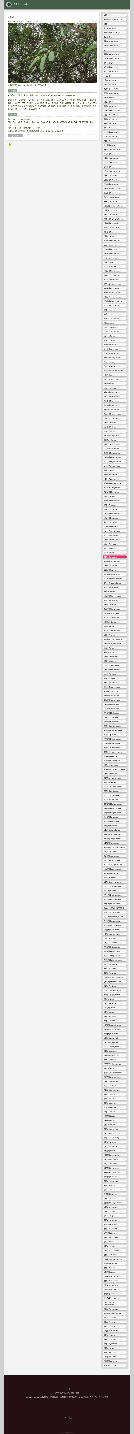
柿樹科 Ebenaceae (110, 236)
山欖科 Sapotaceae (110, 565)
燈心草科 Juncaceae (111, 349)
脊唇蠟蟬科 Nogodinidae (112, 1203)
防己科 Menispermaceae (112, 379)
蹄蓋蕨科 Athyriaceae (111, 704)
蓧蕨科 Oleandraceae (111, 791)
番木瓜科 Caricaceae (111, 167)
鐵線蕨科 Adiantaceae (111, 695)
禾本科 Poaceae (109, 496)
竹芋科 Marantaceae (111, 366)
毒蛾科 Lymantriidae (111, 1181)
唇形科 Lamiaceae (110, 314)
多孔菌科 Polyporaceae (112, 951)
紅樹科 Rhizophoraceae (112, 539)
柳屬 (36, 21)
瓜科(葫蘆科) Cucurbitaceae (113, 206)
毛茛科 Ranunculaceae (112, 531)
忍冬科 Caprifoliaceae (111, 162)
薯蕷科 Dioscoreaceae (111, 227)
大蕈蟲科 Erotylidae (110, 1116)
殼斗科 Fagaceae (110, 266)
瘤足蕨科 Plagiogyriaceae (113, 804)
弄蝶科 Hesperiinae (110, 1146)
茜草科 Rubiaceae (110, 548)
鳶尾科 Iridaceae (109, 310)
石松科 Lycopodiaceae (111, 774)
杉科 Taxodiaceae (110, 622)
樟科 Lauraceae (109, 323)
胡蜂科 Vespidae (109, 1335)
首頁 (105, 15)
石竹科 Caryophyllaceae (112, 171)
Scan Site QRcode (110, 1365)
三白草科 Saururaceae (111, 570)
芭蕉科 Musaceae (110, 388)
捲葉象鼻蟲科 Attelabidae (112, 1029)
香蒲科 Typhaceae (110, 648)
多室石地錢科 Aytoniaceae (113, 865)
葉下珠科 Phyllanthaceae (112, 461)
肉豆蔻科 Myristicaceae (112, 396)
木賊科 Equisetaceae (111, 735)
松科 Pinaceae (109, 470)
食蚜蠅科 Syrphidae (110, 1289)
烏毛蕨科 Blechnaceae (111, 713)
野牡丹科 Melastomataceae (113, 370)
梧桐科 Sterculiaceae (111, 604)
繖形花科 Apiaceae (110, 63)
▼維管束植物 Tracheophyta (113, 19)
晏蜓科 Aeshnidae (110, 1003)
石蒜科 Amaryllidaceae (112, 50)
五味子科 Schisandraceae (113, 578)
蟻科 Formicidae (109, 1125)
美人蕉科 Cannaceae (111, 154)
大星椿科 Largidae (110, 1151)
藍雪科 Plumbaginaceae (112, 487)
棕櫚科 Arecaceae (110, 84)
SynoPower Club (67, 1419)
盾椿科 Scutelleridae (111, 1281)
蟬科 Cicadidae (109, 1068)
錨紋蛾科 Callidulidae (111, 1034)
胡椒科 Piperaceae (110, 474)
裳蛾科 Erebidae (109, 1112)
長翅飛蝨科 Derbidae (111, 1357)
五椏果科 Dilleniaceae (111, 223)
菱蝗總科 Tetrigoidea (111, 1294)
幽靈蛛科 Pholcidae (110, 1233)
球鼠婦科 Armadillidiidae (112, 1025)
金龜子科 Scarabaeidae (112, 1276)
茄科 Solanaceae (110, 591)
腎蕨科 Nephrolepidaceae (113, 787)
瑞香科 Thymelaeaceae (112, 630)
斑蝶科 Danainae (110, 1099)
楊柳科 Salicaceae (24, 21)
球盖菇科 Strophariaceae (112, 982)
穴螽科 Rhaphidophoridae (113, 1259)
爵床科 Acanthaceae (111, 28)
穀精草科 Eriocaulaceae (112, 253)
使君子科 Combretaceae (112, 188)
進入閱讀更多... (16, 136)
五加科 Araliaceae (110, 80)
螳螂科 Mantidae (109, 1185)
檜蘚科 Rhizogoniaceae (112, 956)
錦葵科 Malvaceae (110, 362)
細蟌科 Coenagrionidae (112, 1090)
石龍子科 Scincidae (110, 1361)
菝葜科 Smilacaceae (111, 587)
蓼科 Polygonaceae (110, 509)
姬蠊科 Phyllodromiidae (112, 1237)
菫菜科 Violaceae (110, 674)
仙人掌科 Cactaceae (111, 145)
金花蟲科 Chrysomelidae (112, 1077)
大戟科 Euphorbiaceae (111, 258)
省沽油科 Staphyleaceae (112, 596)
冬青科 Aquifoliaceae (111, 71)
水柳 (11, 17)
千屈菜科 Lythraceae (111, 344)
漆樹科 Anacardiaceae (111, 54)
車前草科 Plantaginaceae (112, 483)
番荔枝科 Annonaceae (111, 58)
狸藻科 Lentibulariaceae (112, 331)
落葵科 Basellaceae (110, 106)
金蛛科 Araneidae (110, 1016)
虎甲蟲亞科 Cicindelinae (112, 1064)
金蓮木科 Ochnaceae (111, 427)
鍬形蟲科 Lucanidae (111, 1177)
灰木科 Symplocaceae (111, 617)
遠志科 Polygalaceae (111, 505)
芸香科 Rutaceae (109, 552)
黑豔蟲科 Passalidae (111, 1224)
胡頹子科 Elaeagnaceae (112, 240)
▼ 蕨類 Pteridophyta (111, 691)
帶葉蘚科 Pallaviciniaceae (113, 960)
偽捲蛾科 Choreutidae (111, 1055)
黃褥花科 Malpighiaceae (112, 357)
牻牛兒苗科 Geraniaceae (112, 284)
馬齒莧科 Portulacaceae (112, 518)
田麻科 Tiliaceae (109, 635)
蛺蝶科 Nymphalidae (111, 1207)
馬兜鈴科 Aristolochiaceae (113, 89)
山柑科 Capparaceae (111, 158)
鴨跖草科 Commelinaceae (113, 193)
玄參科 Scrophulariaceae (112, 583)
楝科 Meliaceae (109, 375)
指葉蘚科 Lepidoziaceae (112, 921)
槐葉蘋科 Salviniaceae (111, 826)
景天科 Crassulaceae (111, 201)
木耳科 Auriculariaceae (112, 860)
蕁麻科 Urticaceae (110, 661)
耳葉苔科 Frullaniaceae (112, 904)
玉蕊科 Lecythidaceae (111, 327)
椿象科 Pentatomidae (111, 1229)
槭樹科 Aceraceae (110, 24)
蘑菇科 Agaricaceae (111, 852)
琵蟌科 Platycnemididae (112, 1250)
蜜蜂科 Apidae (109, 1012)
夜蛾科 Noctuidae (110, 1198)
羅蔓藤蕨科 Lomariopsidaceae (114, 769)
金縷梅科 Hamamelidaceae (113, 301)
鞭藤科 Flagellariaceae (112, 275)
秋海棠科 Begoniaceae (112, 110)
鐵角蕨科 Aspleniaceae (112, 700)
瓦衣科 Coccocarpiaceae (112, 886)
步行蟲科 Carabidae (111, 1042)
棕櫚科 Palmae (109, 1348)
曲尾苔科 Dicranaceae (111, 891)
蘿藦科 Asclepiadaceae (112, 93)
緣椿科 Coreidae (109, 1094)
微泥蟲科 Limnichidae (111, 1168)
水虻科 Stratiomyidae (111, 1285)
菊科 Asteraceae (109, 97)
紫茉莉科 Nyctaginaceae (112, 414)
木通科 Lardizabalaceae (112, 318)
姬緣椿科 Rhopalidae (111, 1263)
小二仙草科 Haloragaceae (113, 297)
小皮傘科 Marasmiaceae (112, 930)
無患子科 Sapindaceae (112, 561)
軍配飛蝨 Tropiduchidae (112, 1331)
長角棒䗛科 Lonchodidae (112, 1172)
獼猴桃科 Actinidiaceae (112, 32)
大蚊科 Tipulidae (109, 1326)
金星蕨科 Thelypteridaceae (113, 839)
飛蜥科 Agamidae (110, 1352)
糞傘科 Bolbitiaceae (110, 878)
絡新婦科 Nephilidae (111, 1194)
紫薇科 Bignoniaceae (111, 119)
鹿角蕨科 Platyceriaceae (112, 808)
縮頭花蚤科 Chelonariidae (113, 1073)
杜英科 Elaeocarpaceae (112, 245)
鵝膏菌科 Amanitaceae (111, 856)
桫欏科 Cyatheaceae (111, 717)
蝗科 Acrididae (109, 999)
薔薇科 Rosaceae (110, 544)
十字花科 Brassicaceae (112, 132)
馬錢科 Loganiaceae (111, 765)
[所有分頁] (10, 144)
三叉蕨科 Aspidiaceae (111, 708)
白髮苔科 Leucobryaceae (112, 925)
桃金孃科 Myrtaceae (111, 405)
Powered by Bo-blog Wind (67, 1432)
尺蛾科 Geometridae (111, 1129)
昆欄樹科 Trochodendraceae (113, 639)
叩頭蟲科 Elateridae (110, 1107)
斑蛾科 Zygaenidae (110, 1344)
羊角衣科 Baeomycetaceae (113, 869)
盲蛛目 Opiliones (109, 1211)
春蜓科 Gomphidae (110, 1133)
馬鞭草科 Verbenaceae (112, 669)
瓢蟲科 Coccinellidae (111, 1086)
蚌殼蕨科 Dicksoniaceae (112, 739)
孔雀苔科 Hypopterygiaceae (113, 917)
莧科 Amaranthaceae (111, 45)
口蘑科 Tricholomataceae (112, 990)
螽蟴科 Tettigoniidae (111, 1309)
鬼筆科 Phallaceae (110, 969)
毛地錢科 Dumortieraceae (112, 895)
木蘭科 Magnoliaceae (111, 353)
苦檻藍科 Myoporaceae (112, 392)
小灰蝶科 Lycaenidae (111, 1159)
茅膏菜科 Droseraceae (111, 232)
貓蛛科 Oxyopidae (110, 1216)
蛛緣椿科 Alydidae (110, 1008)
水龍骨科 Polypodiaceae (112, 813)
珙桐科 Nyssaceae (110, 422)
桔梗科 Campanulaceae (112, 149)
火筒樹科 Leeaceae (110, 756)
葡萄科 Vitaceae (109, 678)
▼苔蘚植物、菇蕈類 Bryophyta (114, 847)
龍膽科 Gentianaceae (111, 279)
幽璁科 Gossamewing (111, 1138)
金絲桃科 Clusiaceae (111, 184)
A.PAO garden (21, 4)
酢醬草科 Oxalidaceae (111, 448)
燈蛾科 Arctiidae (109, 1021)
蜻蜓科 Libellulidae (110, 1164)
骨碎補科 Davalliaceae (111, 721)
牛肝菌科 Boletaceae (111, 873)
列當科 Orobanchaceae (112, 444)
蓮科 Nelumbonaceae (111, 409)
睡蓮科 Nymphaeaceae (112, 418)
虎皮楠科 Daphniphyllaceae (113, 219)
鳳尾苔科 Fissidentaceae (112, 899)
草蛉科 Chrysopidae (111, 1081)
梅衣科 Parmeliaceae (111, 964)
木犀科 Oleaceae (109, 431)
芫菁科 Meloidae (109, 1190)
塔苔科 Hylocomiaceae (112, 912)
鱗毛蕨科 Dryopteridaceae (113, 730)
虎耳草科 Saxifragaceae (112, 574)
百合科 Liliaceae (109, 336)
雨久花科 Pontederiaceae (112, 513)
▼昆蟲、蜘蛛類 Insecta (112, 995)
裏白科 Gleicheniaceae (112, 748)
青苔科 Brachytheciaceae (112, 882)
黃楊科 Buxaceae (110, 141)
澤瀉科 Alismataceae (111, 41)
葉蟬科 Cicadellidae (111, 1060)
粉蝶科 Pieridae (109, 1246)
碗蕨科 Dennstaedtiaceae (112, 726)
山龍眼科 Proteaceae (111, 526)
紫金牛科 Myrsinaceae (111, 401)
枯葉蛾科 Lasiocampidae (112, 1155)
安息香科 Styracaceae (111, 613)
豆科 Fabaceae (109, 262)
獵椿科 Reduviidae (110, 1255)
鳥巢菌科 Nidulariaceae (112, 947)
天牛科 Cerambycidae (111, 1047)
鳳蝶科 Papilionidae (111, 1220)
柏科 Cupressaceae (110, 210)
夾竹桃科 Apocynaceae (112, 67)
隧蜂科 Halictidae (110, 1142)
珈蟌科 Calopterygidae (111, 1038)
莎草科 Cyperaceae (110, 214)
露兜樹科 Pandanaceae (112, 453)
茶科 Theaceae (109, 626)
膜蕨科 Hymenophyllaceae (113, 752)
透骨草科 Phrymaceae (111, 492)
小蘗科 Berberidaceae (111, 115)
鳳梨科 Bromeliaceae (111, 136)
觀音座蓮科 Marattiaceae (112, 778)
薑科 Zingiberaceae (110, 682)
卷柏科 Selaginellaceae (112, 830)
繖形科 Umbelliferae (111, 656)
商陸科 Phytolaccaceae (112, 466)
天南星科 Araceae (110, 76)
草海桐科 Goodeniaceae (112, 292)
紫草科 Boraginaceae (111, 128)
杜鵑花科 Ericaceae (110, 249)
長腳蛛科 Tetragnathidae (112, 1313)
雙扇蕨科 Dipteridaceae (112, 743)
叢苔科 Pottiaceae (110, 973)
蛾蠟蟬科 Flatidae (110, 1120)
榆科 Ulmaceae (109, 652)
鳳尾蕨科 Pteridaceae (111, 821)
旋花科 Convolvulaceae (112, 197)
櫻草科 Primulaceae (111, 522)
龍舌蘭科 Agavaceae (111, 37)
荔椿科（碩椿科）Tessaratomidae (110, 1303)
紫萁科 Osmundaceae (111, 795)
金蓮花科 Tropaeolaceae (112, 643)
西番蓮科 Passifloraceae (112, 457)
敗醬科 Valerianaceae (111, 665)
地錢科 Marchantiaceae (112, 934)
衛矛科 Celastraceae (111, 175)
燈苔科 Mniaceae (110, 938)
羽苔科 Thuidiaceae (110, 986)
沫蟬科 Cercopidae (110, 1051)
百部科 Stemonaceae (111, 600)
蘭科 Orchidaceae (110, 440)
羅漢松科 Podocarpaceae (112, 500)
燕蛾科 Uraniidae (110, 1339)
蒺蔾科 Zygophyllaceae (112, 687)
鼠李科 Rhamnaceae (111, 535)
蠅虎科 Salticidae (110, 1268)
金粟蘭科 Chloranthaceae (112, 180)
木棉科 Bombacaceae (111, 123)
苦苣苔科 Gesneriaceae (112, 288)
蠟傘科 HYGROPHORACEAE (114, 908)
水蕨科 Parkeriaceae (111, 800)
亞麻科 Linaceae (109, 340)
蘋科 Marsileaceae (110, 782)
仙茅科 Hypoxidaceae (111, 305)
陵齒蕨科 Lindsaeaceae (112, 761)
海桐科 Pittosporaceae (111, 479)
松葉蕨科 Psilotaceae (111, 817)
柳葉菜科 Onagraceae (111, 435)
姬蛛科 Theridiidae (110, 1318)
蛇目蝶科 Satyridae (110, 1272)
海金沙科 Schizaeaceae (112, 834)
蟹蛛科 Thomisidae (110, 1322)
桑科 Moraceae (109, 383)
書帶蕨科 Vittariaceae (111, 843)
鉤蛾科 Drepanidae (110, 1103)
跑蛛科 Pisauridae (110, 1242)
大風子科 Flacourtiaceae (112, 271)
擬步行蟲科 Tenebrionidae (113, 1298)
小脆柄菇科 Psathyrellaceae (113, 977)
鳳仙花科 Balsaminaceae (112, 102)
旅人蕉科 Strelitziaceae (112, 609)
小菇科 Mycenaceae (111, 943)
